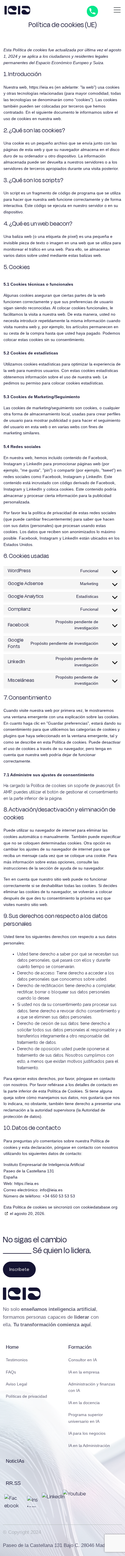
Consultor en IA (82, 1359)
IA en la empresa (83, 1372)
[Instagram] (32, 1501)
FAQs (11, 1372)
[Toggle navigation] (117, 9)
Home (12, 1347)
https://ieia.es (41, 87)
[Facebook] (11, 1501)
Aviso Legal (16, 1384)
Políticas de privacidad (26, 1396)
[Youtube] (74, 1501)
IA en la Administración (89, 1445)
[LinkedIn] (53, 1504)
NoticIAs (15, 1461)
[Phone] (92, 11)
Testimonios (17, 1359)
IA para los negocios (87, 1433)
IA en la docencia (84, 1402)
